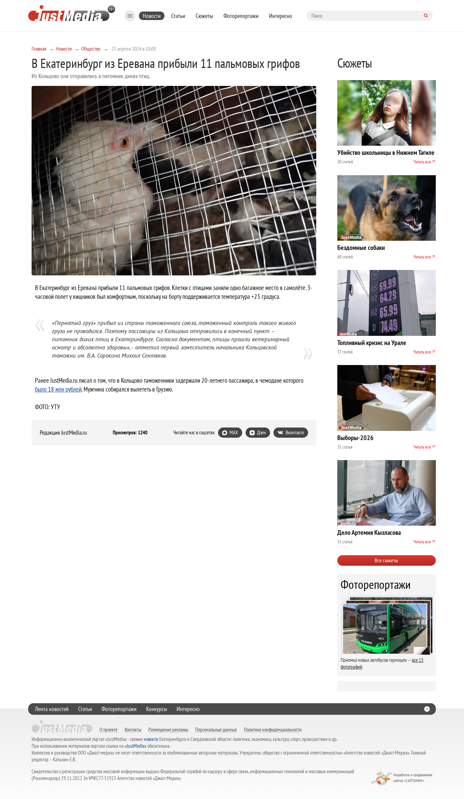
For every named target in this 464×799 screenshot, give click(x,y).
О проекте (109, 729)
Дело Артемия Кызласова (369, 532)
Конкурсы (156, 709)
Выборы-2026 (355, 437)
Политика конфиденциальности (273, 729)
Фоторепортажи (241, 16)
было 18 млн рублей (58, 389)
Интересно (280, 16)
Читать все (422, 161)
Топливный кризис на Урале (371, 342)
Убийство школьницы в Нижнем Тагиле (385, 152)
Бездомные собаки (361, 247)
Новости (152, 16)
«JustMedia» (135, 746)
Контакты (133, 729)
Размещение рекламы (168, 729)
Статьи (178, 16)
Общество (91, 48)
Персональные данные (216, 729)
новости (151, 739)
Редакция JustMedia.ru (63, 432)
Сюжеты (204, 16)
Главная (39, 48)
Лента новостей (52, 709)
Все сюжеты (386, 560)
